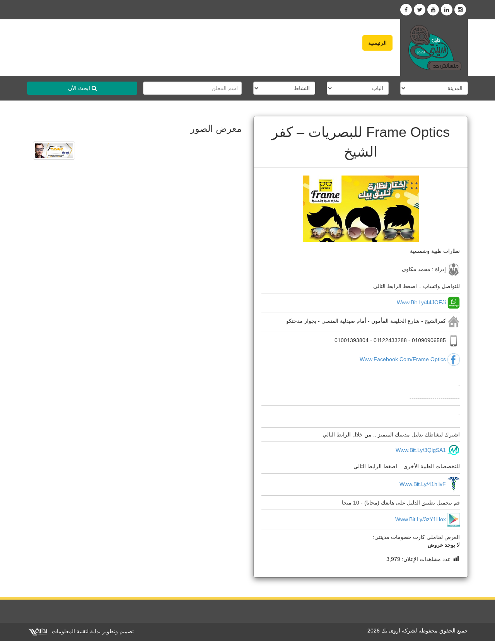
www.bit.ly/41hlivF (422, 484)
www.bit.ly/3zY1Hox (420, 519)
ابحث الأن (80, 88)
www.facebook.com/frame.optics (403, 359)
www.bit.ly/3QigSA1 (421, 450)
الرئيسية (377, 43)
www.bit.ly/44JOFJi (421, 302)
